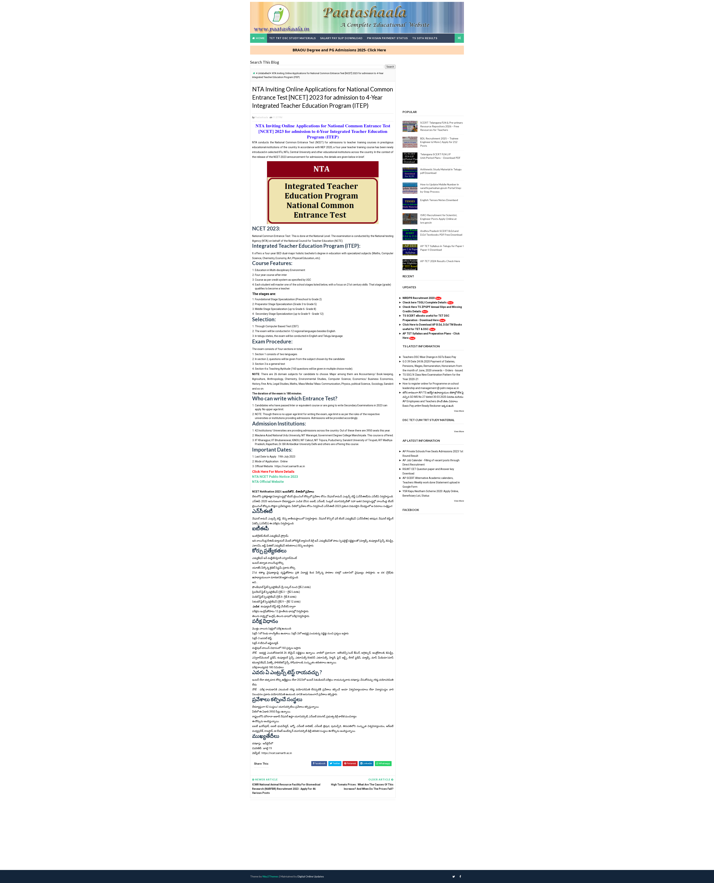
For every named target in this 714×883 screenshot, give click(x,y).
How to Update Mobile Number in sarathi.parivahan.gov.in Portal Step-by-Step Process (441, 188)
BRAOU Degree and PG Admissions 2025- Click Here (303, 49)
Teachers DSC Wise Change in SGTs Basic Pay (429, 357)
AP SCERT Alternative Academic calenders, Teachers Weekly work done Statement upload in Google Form (431, 482)
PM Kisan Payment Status (387, 38)
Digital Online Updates (311, 876)
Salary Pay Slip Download (341, 38)
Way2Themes (270, 876)
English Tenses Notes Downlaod (439, 200)
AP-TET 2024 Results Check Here (440, 261)
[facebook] (460, 876)
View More (459, 411)
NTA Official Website (268, 482)
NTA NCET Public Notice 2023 (275, 477)
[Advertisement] (322, 831)
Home (260, 38)
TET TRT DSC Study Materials (292, 38)
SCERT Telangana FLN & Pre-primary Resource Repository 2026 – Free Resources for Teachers (441, 126)
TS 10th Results (424, 38)
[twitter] (453, 876)
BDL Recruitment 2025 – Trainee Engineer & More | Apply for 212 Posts (439, 142)
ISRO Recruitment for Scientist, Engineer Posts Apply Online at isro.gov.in (438, 218)
